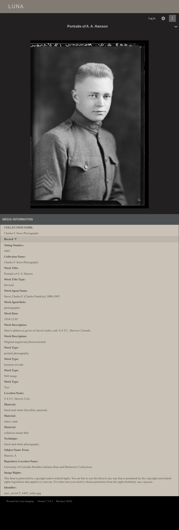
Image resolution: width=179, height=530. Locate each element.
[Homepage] (89, 6)
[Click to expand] (172, 18)
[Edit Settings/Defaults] (163, 18)
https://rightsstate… (146, 482)
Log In (151, 18)
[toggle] (15, 239)
